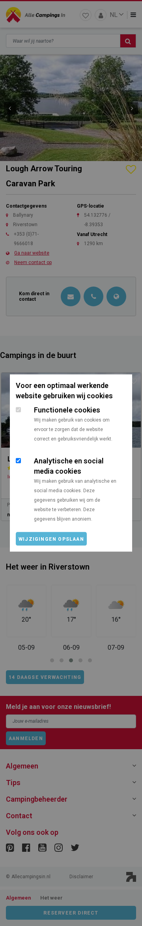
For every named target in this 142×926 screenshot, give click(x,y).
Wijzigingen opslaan (51, 539)
